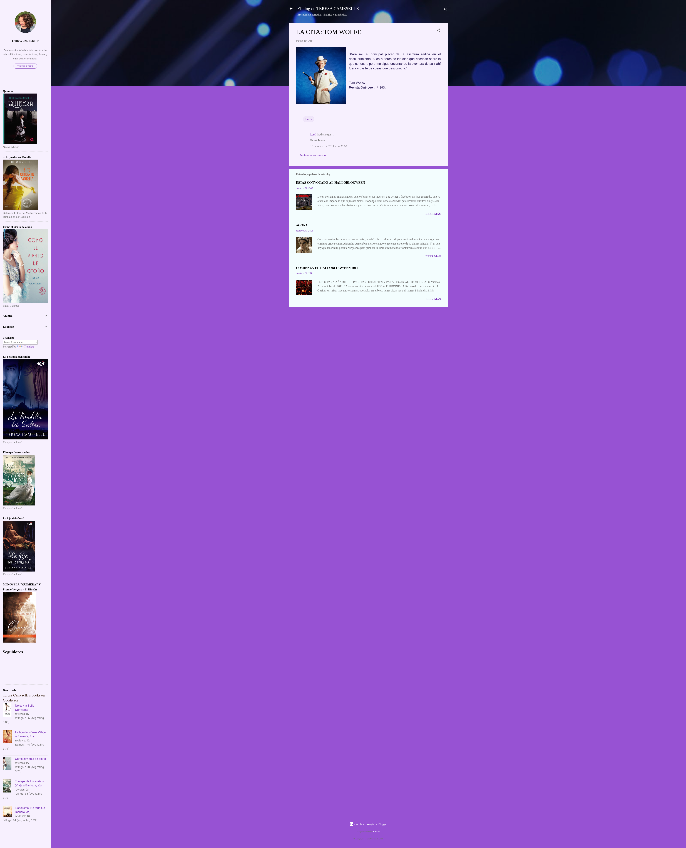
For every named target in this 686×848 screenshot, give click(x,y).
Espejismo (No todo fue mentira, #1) (30, 810)
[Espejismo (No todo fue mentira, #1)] (9, 812)
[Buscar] (446, 9)
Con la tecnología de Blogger (370, 824)
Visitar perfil (25, 66)
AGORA (302, 225)
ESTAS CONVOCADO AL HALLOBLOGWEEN (330, 182)
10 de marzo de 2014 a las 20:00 (328, 146)
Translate (29, 346)
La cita (308, 119)
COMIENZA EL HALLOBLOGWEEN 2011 (327, 267)
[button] (438, 31)
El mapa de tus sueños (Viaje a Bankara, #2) (29, 783)
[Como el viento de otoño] (9, 764)
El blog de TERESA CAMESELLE (328, 8)
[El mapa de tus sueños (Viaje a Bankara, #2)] (9, 786)
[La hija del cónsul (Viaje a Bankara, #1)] (9, 737)
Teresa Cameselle (25, 41)
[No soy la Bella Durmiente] (9, 710)
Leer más (433, 214)
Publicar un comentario (313, 155)
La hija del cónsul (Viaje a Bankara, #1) (30, 734)
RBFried (376, 831)
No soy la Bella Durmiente (24, 707)
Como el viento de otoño (30, 759)
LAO (313, 134)
